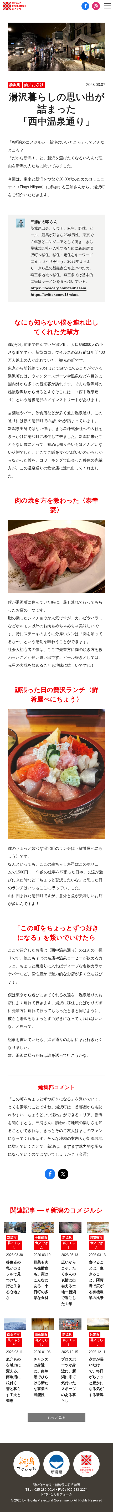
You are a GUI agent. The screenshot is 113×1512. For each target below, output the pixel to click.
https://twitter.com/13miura (55, 294)
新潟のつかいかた (26, 1464)
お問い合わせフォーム (56, 1494)
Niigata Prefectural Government (56, 1464)
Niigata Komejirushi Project (86, 1464)
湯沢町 (15, 84)
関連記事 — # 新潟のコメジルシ (56, 1210)
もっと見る (56, 1417)
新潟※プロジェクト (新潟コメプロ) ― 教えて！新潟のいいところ (22, 6)
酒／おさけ (34, 84)
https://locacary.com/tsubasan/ (58, 288)
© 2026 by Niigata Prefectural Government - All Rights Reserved (56, 1500)
